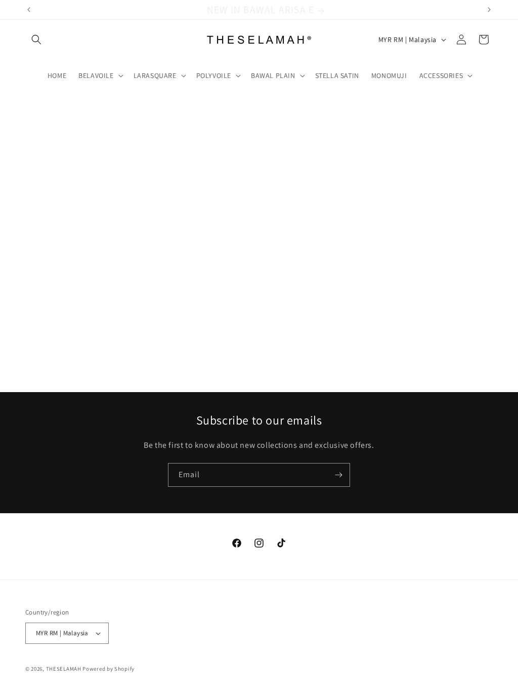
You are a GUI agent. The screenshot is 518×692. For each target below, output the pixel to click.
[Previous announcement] (29, 9)
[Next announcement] (489, 9)
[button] (36, 39)
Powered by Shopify (108, 668)
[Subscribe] (338, 475)
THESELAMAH (63, 668)
